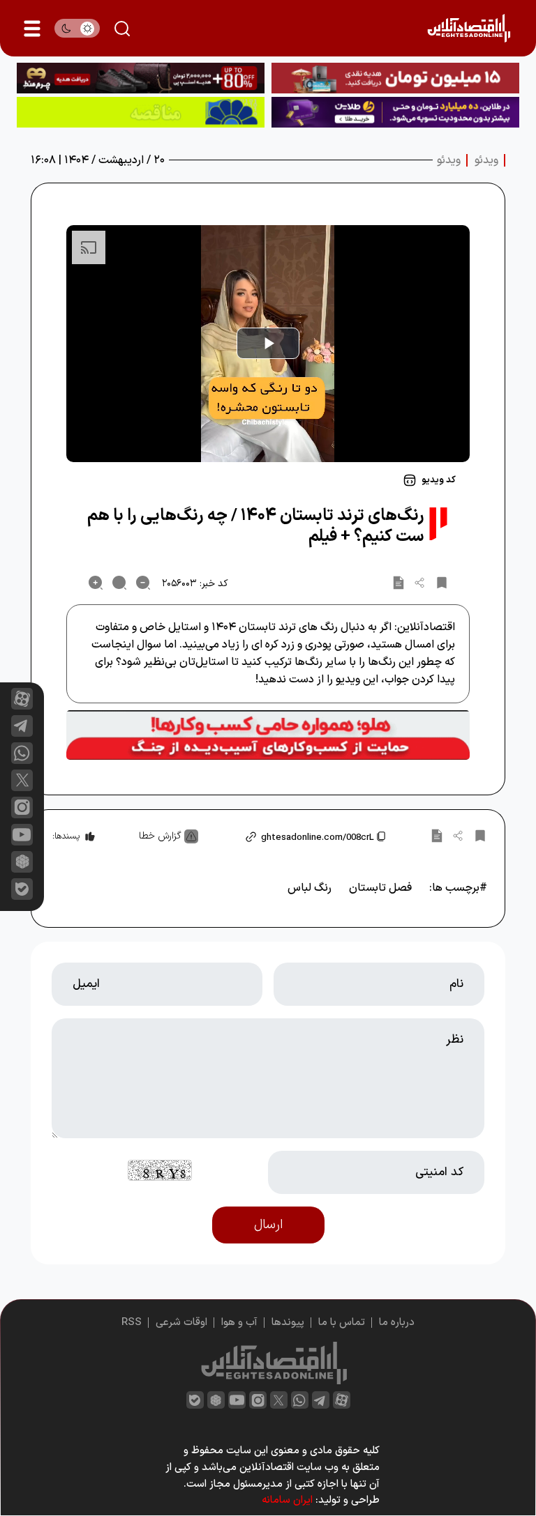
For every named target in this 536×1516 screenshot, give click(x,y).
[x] (22, 780)
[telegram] (22, 726)
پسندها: (66, 836)
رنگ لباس (310, 888)
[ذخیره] (442, 582)
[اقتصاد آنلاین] (468, 28)
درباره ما (397, 1323)
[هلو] (268, 735)
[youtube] (22, 834)
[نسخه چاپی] (398, 582)
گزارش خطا (160, 836)
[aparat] (22, 699)
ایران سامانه (287, 1500)
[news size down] (143, 582)
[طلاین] (395, 112)
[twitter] (279, 1400)
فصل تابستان (380, 888)
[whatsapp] (22, 753)
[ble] (22, 889)
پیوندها (287, 1323)
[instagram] (22, 807)
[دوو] (395, 78)
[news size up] (95, 582)
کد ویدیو (439, 480)
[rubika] (22, 862)
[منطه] (141, 78)
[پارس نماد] (141, 112)
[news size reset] (119, 582)
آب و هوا (239, 1323)
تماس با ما (341, 1323)
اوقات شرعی (181, 1323)
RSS (131, 1323)
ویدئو (486, 160)
